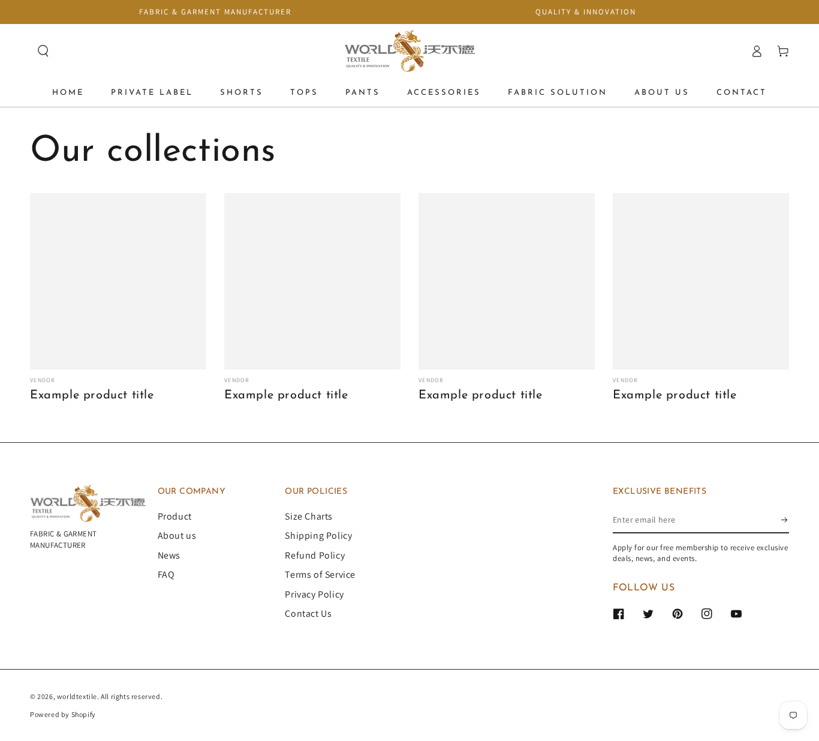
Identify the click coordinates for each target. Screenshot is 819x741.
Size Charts (309, 516)
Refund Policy (315, 555)
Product (175, 516)
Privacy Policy (314, 594)
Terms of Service (320, 574)
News (169, 555)
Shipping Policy (318, 535)
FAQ (166, 574)
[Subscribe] (785, 519)
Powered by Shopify (63, 714)
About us (177, 535)
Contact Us (308, 613)
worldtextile (77, 696)
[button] (43, 51)
